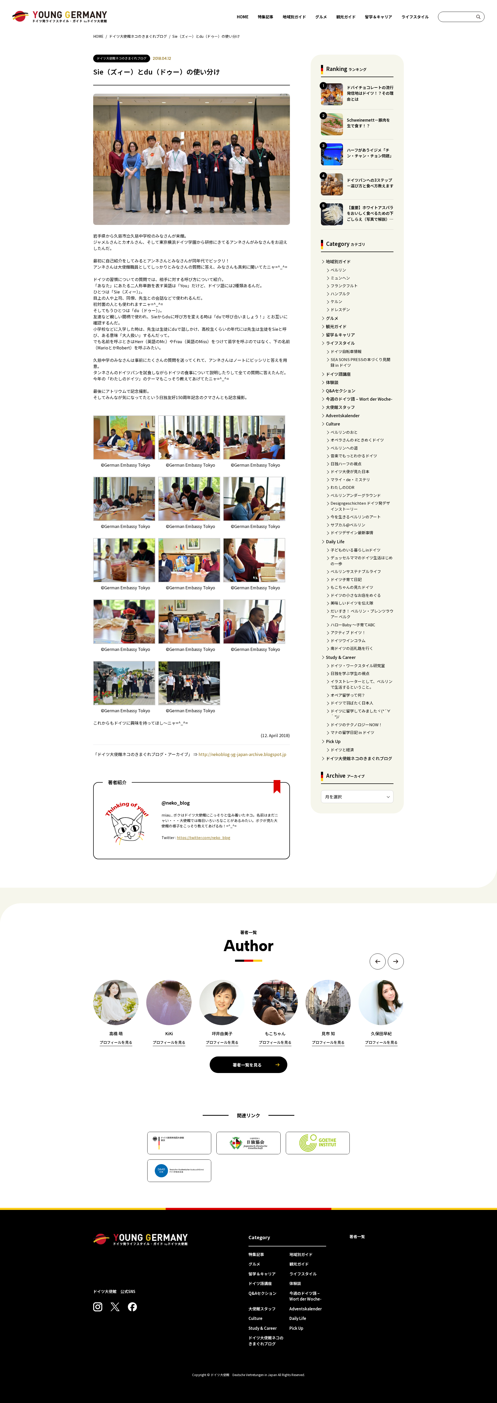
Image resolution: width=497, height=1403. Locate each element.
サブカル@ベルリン (348, 524)
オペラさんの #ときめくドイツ (357, 440)
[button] (378, 961)
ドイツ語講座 (338, 374)
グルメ (321, 16)
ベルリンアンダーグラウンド (356, 495)
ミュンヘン (340, 278)
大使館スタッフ (340, 407)
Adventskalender (343, 415)
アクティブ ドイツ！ (348, 632)
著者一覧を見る (247, 1065)
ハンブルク (340, 293)
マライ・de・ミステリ (350, 479)
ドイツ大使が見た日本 (350, 471)
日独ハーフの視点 (346, 463)
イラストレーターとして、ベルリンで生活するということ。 (361, 684)
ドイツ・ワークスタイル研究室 (358, 665)
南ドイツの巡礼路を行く (352, 648)
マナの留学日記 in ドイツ (352, 732)
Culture (333, 424)
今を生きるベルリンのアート (356, 516)
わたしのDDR (342, 487)
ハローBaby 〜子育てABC (353, 624)
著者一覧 (357, 1236)
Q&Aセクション (340, 390)
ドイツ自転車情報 (346, 351)
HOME (242, 16)
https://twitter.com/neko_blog (203, 837)
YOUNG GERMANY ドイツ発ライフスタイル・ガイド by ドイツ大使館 (140, 1240)
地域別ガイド (294, 16)
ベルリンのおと (344, 432)
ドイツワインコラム (348, 640)
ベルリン (338, 270)
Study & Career (341, 657)
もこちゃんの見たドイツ (352, 587)
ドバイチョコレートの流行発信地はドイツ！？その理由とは (370, 93)
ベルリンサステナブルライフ (356, 571)
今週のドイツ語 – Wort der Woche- (359, 399)
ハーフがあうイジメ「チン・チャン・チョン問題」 (370, 153)
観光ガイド (346, 16)
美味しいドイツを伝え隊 (352, 603)
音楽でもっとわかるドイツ (354, 455)
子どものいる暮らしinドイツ (356, 550)
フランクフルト (344, 285)
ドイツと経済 (342, 749)
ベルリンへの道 (344, 448)
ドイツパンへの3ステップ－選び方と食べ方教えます (370, 183)
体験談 (332, 382)
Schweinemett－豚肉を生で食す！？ (368, 123)
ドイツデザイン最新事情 (352, 532)
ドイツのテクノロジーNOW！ (356, 724)
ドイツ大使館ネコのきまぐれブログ (359, 758)
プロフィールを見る (116, 1042)
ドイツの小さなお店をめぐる (356, 595)
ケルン (336, 301)
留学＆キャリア (378, 16)
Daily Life (335, 541)
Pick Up (333, 741)
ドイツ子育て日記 (346, 579)
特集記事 (265, 16)
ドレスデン (340, 309)
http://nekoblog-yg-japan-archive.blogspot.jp (242, 754)
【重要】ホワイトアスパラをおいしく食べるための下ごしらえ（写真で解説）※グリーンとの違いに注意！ (370, 216)
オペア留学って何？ (348, 695)
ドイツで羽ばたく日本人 (352, 703)
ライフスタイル (415, 16)
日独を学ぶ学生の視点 (350, 673)
